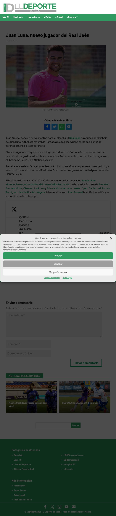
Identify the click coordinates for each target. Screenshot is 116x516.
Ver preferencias (58, 272)
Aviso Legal (67, 277)
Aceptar (58, 255)
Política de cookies (52, 277)
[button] (111, 238)
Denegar (58, 263)
